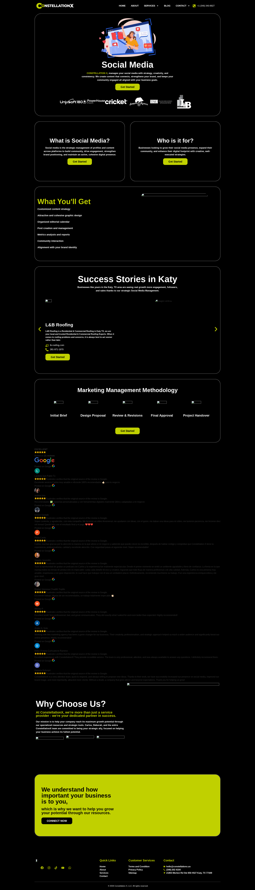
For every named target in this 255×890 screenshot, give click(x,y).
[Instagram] (49, 868)
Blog (167, 6)
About (135, 6)
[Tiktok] (56, 868)
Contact (181, 6)
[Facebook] (42, 868)
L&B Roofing (59, 324)
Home (122, 6)
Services (149, 6)
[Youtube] (63, 868)
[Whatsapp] (70, 868)
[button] (39, 329)
